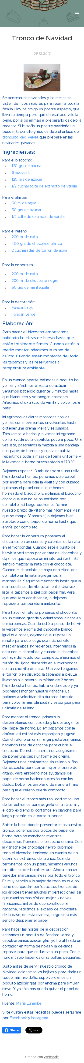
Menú (77, 13)
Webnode (51, 1057)
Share (14, 1030)
